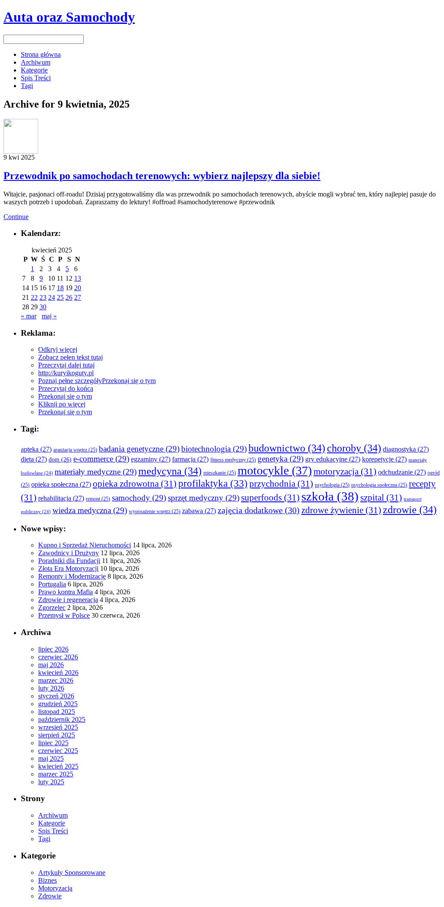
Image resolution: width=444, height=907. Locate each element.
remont (98, 499)
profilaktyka (213, 483)
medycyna (170, 471)
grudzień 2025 (58, 703)
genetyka (281, 458)
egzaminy (150, 459)
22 (34, 297)
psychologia (332, 485)
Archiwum (35, 62)
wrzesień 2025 (58, 727)
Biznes (47, 880)
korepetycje (384, 459)
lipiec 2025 (53, 743)
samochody (139, 497)
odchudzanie (402, 472)
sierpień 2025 (56, 735)
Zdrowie (50, 896)
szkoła (330, 496)
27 (77, 297)
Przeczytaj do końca (65, 388)
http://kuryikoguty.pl (66, 373)
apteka (36, 449)
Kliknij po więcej (61, 404)
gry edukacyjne (332, 459)
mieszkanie (219, 473)
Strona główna (41, 54)
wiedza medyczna (89, 510)
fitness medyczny (233, 460)
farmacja (190, 459)
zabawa (199, 510)
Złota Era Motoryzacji (68, 568)
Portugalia (52, 584)
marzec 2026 (55, 680)
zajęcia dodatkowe (259, 510)
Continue (16, 216)
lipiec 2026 (53, 649)
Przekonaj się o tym (129, 380)
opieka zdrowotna (134, 483)
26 (68, 297)
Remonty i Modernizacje (72, 576)
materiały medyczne (96, 471)
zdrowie (410, 509)
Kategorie (34, 70)
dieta (34, 459)
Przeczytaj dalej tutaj (66, 365)
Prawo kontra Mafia (65, 592)
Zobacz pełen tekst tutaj (70, 357)
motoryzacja (344, 471)
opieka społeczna (61, 484)
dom (60, 459)
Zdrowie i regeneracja (68, 599)
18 (60, 287)
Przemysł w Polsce (64, 615)
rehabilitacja (61, 498)
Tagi (27, 85)
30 (42, 307)
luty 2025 (51, 782)
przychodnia (281, 483)
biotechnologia (214, 448)
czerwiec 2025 (58, 750)
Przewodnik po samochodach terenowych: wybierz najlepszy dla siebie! (161, 175)
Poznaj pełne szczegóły (70, 380)
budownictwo (286, 448)
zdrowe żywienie (341, 510)
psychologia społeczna (379, 485)
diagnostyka (406, 449)
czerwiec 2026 (58, 657)
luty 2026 (51, 688)
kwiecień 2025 (58, 766)
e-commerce (101, 458)
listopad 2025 (56, 711)
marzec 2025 (55, 774)
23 (42, 297)
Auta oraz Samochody (69, 17)
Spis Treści (36, 78)
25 (60, 297)
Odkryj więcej (57, 349)
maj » (49, 316)
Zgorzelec (51, 607)
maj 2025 (51, 758)
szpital (381, 497)
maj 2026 (51, 664)
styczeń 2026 (56, 696)
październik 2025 (61, 719)
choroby (354, 448)
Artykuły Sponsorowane (71, 872)
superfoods (270, 497)
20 (77, 287)
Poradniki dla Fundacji (69, 560)
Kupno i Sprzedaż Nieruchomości (84, 545)
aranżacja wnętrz (75, 450)
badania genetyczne (139, 448)
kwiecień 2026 (58, 672)
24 (51, 297)
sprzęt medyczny (203, 497)
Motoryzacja (55, 888)
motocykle (275, 470)
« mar (28, 316)
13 (77, 278)
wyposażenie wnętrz (154, 511)
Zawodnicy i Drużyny (68, 553)
